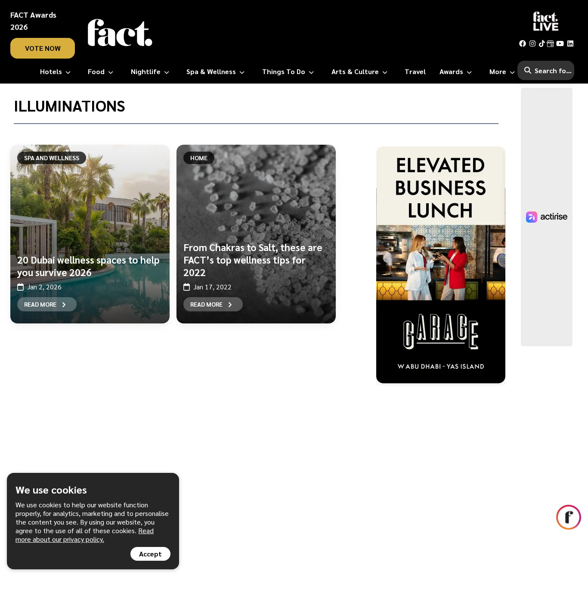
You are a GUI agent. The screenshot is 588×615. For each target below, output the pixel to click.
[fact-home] (120, 33)
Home (198, 158)
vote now (43, 48)
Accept (150, 553)
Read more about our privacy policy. (84, 535)
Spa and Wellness (51, 158)
